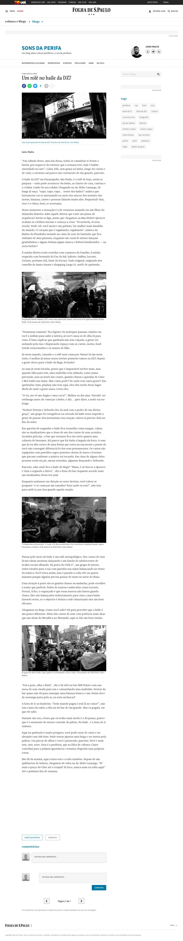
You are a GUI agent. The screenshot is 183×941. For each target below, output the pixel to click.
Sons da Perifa (41, 48)
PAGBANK (62, 2)
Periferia (126, 105)
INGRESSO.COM (38, 2)
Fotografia (143, 117)
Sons (91, 63)
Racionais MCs (129, 117)
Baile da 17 (127, 111)
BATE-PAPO (153, 2)
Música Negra (146, 129)
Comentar (99, 887)
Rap (136, 105)
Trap (152, 105)
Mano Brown (128, 134)
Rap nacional (144, 134)
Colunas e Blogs (15, 21)
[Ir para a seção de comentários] (46, 86)
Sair (163, 11)
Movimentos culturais (33, 63)
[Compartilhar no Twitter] (35, 86)
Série (134, 140)
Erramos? (52, 837)
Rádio (125, 146)
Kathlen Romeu (129, 129)
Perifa (125, 140)
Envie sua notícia (32, 837)
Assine (20, 11)
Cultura (154, 111)
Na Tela (100, 63)
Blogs (36, 21)
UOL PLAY (82, 2)
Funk (144, 105)
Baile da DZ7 (141, 111)
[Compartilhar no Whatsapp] (29, 86)
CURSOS (72, 2)
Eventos (67, 63)
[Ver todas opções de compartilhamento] (41, 86)
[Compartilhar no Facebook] (24, 86)
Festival (142, 123)
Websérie (145, 140)
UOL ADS (92, 2)
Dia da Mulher (129, 123)
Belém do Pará (138, 146)
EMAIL (166, 2)
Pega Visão (80, 63)
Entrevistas (54, 63)
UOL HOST (51, 2)
